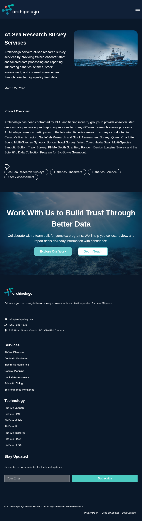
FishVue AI (10, 426)
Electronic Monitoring (16, 364)
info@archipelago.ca (21, 319)
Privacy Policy (91, 513)
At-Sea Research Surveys (26, 172)
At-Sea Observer (14, 352)
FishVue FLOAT (13, 445)
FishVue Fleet (12, 438)
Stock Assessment (21, 177)
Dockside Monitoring (16, 358)
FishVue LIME (12, 413)
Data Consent (129, 513)
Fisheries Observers (68, 172)
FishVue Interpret (14, 432)
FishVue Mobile (13, 420)
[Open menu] (137, 9)
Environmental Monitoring (19, 389)
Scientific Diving (13, 383)
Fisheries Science (104, 172)
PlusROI (78, 506)
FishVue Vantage (14, 407)
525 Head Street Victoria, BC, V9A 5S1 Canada (36, 330)
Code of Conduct (110, 513)
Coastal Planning (14, 370)
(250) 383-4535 (18, 324)
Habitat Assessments (16, 377)
